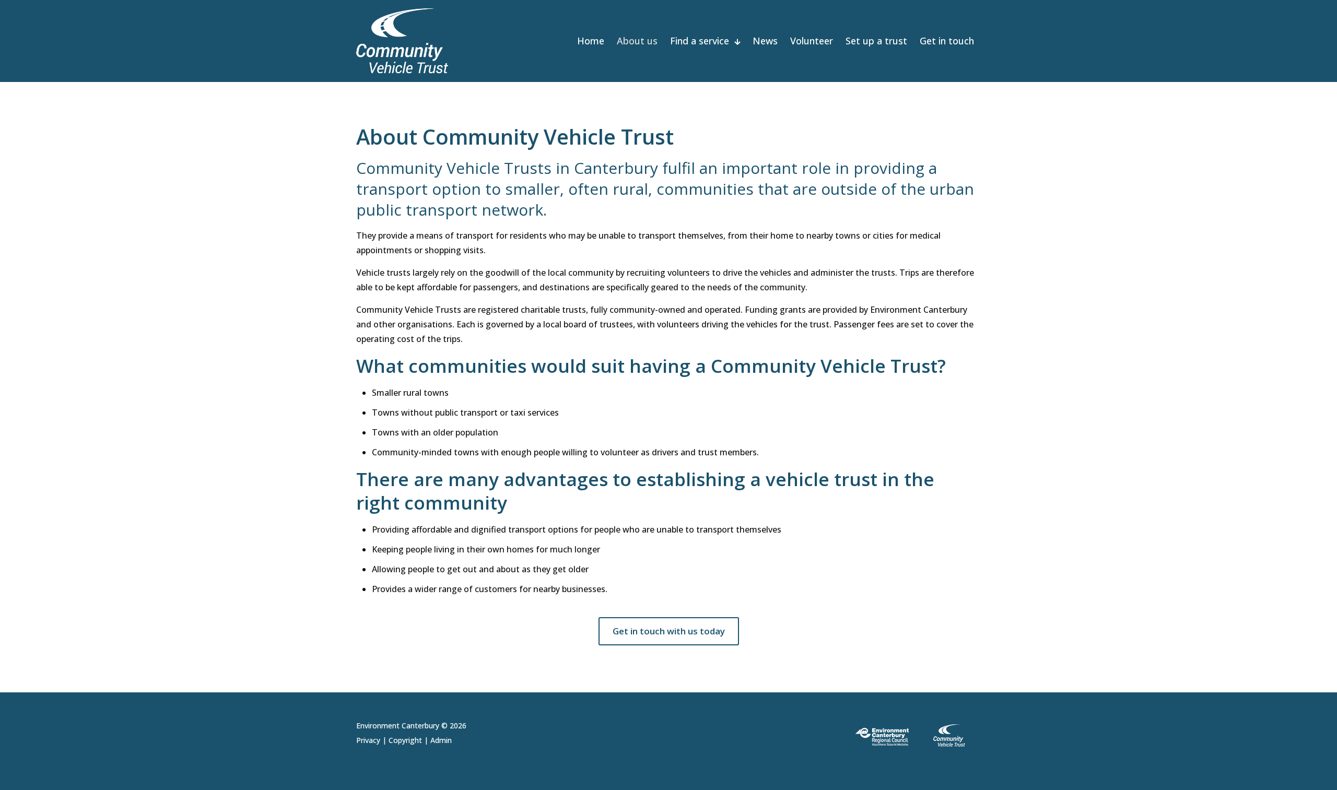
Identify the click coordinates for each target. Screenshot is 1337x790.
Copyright (405, 740)
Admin (441, 740)
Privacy (368, 740)
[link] (914, 735)
